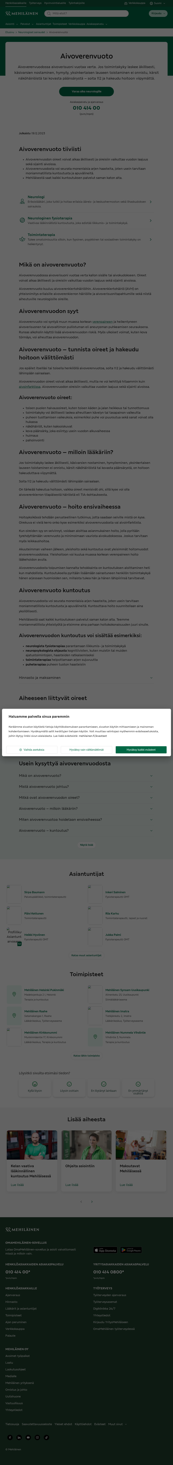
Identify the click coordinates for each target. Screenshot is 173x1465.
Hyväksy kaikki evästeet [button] (141, 749)
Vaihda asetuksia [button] (34, 749)
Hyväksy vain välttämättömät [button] (86, 749)
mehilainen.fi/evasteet (93, 736)
